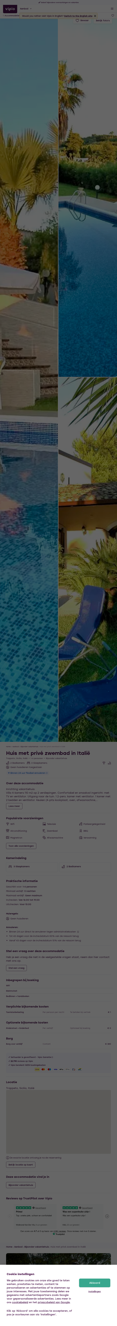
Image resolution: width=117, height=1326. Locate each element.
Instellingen (94, 1291)
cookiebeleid (20, 1302)
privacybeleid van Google (54, 1302)
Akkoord (94, 1282)
